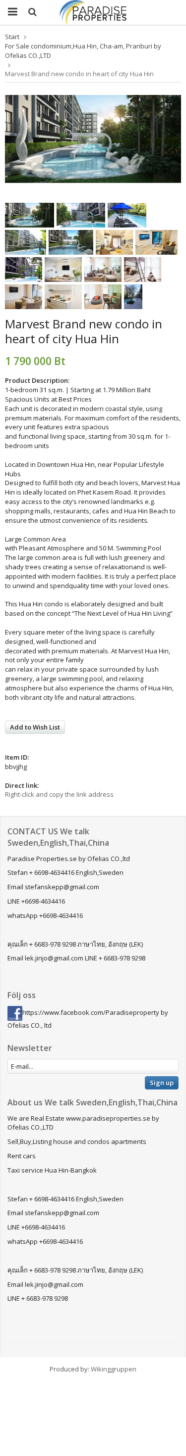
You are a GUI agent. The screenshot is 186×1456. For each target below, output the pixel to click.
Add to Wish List (35, 727)
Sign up (162, 1082)
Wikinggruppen (113, 1369)
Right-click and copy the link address (59, 794)
